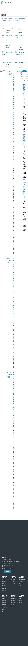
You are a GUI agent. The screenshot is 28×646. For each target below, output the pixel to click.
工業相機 (4, 598)
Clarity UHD (21, 45)
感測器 (3, 611)
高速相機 (7, 32)
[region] (14, 9)
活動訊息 (4, 588)
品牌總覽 (21, 585)
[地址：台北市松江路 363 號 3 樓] (10, 562)
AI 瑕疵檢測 (13, 598)
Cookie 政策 (13, 583)
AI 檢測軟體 (4, 607)
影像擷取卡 (20, 49)
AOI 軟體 (21, 67)
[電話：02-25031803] (7, 564)
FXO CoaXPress (7, 62)
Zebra (20, 30)
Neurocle (21, 583)
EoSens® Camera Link (7, 28)
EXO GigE (7, 45)
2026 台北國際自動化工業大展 (24, 90)
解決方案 (21, 602)
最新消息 (4, 585)
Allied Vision (7, 30)
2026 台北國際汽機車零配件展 (24, 188)
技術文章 (21, 598)
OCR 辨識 (13, 600)
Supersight (20, 28)
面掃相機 (7, 49)
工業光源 (4, 602)
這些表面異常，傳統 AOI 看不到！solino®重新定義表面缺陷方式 (13, 288)
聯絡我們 (4, 590)
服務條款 (13, 579)
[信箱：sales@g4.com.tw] (8, 568)
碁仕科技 (8, 3)
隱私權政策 (13, 581)
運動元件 (4, 609)
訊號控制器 (20, 32)
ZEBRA (21, 581)
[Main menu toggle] (25, 2)
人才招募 (4, 583)
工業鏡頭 (4, 600)
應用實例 (21, 600)
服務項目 (4, 581)
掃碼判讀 (13, 602)
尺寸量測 (13, 605)
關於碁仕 (4, 579)
